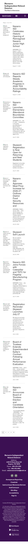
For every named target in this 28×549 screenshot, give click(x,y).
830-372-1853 (15, 468)
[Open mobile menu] (25, 16)
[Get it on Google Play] (14, 530)
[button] (7, 16)
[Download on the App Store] (14, 534)
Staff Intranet (14, 487)
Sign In (14, 495)
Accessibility (14, 493)
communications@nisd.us (16, 470)
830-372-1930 (16, 466)
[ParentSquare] (14, 526)
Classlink (14, 482)
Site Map (14, 490)
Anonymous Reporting (14, 479)
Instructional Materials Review (14, 485)
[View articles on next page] (13, 432)
